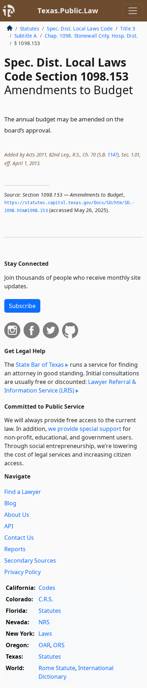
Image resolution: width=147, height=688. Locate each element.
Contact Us (19, 538)
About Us (16, 515)
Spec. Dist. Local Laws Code (79, 28)
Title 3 (127, 28)
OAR (44, 645)
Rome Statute (57, 668)
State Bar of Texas (40, 365)
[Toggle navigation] (133, 11)
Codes (47, 588)
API (8, 526)
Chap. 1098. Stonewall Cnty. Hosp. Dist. (91, 35)
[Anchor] (56, 130)
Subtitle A (25, 35)
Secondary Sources (30, 560)
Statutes (29, 28)
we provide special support (84, 429)
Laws (45, 634)
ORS (59, 645)
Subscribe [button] (22, 306)
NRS (44, 622)
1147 (112, 154)
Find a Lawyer (22, 492)
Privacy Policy (22, 572)
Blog (10, 503)
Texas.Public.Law (67, 10)
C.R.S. (46, 599)
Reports (15, 549)
